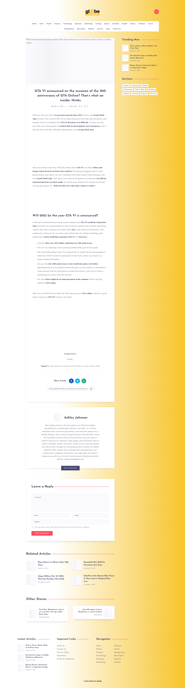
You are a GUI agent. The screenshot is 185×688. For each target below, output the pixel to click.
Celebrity (115, 24)
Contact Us (117, 29)
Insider (78, 366)
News (42, 24)
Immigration (69, 29)
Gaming (98, 24)
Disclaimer (61, 655)
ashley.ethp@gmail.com (74, 459)
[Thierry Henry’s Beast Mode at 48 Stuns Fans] (125, 48)
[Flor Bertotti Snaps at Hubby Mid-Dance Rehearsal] (125, 58)
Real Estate (81, 29)
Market (126, 94)
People (145, 85)
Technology (67, 24)
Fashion (91, 29)
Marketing (89, 24)
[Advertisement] (70, 149)
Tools (108, 29)
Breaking (152, 89)
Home (34, 24)
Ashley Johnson (75, 417)
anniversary (58, 366)
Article (135, 94)
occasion (86, 366)
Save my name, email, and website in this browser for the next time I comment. (62, 527)
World (49, 24)
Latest (70, 359)
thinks (97, 366)
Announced (67, 366)
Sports (106, 24)
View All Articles (70, 468)
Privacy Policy (63, 652)
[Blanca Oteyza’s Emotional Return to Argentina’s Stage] (125, 67)
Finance (57, 24)
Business (78, 24)
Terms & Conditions (65, 659)
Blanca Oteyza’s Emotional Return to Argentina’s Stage (37, 666)
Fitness (133, 24)
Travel (150, 24)
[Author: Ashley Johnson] (57, 417)
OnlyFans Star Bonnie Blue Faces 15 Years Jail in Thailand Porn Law (99, 578)
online (92, 366)
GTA (73, 366)
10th (51, 366)
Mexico (144, 94)
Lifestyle (141, 24)
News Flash (140, 89)
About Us (61, 646)
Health (124, 24)
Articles (100, 29)
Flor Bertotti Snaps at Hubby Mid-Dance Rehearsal (37, 656)
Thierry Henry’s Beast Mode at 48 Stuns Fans (37, 646)
